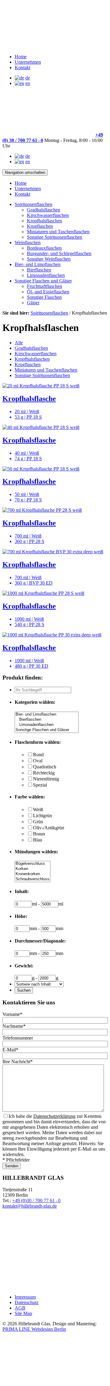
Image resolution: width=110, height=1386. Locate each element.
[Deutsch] (19, 77)
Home (21, 56)
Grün (38, 821)
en (27, 83)
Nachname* (14, 1026)
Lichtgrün (42, 815)
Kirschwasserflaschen (48, 215)
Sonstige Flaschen (44, 297)
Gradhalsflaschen (43, 209)
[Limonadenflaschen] (46, 724)
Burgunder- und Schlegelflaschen (59, 253)
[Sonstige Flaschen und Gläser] (46, 730)
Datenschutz (26, 1302)
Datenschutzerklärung (54, 1116)
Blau (37, 839)
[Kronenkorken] (32, 874)
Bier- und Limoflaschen (38, 264)
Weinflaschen (28, 242)
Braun (39, 833)
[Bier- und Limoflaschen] (46, 714)
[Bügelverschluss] (32, 863)
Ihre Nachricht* (17, 1061)
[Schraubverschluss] (32, 879)
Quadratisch (44, 766)
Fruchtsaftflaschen (44, 286)
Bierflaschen (39, 269)
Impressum (25, 1297)
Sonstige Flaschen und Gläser (43, 280)
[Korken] (32, 869)
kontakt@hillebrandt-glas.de (29, 1206)
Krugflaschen (40, 226)
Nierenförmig (46, 778)
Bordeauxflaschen (44, 248)
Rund (38, 754)
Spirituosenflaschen (33, 204)
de (27, 77)
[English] (19, 83)
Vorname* (12, 1014)
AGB (20, 1307)
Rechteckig (44, 772)
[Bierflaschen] (46, 719)
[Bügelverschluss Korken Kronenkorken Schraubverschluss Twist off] (32, 879)
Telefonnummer (17, 1037)
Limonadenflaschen (46, 275)
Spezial (40, 784)
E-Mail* (10, 1049)
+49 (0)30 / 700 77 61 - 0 (36, 1200)
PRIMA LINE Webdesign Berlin (34, 1329)
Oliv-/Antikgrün (48, 827)
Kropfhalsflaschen (44, 220)
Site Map (23, 1313)
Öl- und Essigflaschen (48, 291)
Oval (37, 760)
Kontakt (22, 67)
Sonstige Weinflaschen (49, 258)
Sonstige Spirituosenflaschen (54, 237)
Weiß (38, 809)
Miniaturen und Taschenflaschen (58, 231)
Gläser (33, 302)
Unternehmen (28, 62)
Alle (19, 342)
